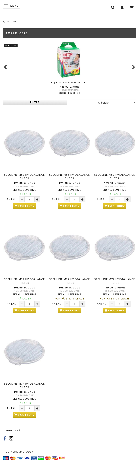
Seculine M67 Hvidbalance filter (69, 280)
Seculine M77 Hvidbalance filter (24, 385)
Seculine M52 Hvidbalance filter (24, 176)
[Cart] (131, 7)
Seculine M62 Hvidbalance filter (24, 280)
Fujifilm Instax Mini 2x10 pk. (69, 82)
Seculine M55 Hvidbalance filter (69, 176)
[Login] (122, 7)
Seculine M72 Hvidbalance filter (114, 280)
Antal (12, 199)
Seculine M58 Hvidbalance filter (114, 176)
